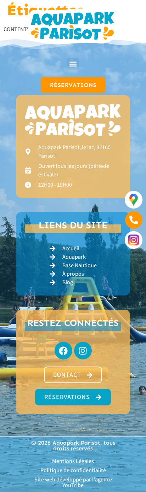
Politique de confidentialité (73, 470)
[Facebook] (63, 350)
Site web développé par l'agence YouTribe (73, 482)
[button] (73, 64)
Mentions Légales (73, 461)
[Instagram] (83, 350)
